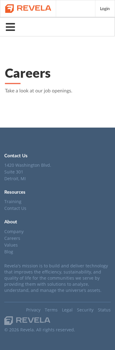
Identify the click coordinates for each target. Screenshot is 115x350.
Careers (12, 238)
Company (14, 231)
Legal (67, 310)
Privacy (33, 310)
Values (11, 245)
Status (104, 310)
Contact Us (15, 208)
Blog (8, 251)
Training (12, 201)
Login (105, 8)
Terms (51, 310)
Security (85, 310)
